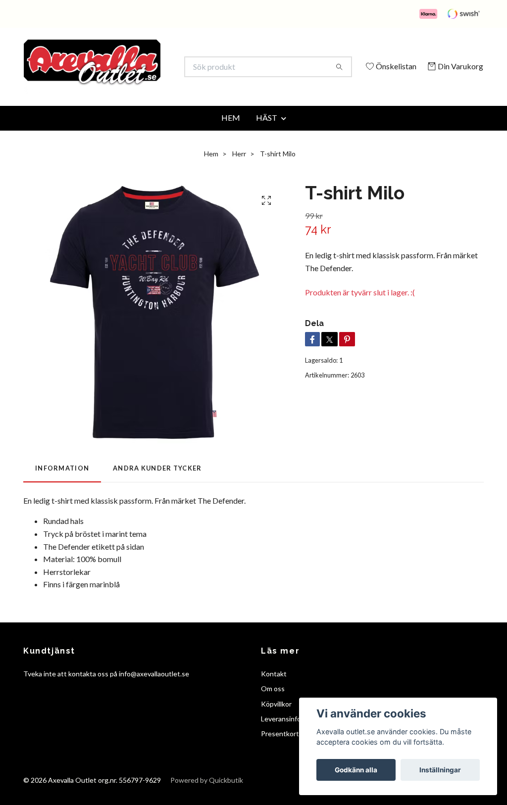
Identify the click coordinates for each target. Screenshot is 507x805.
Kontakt (274, 687)
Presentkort (280, 747)
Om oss (273, 702)
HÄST (266, 131)
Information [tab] (62, 482)
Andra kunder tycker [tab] (157, 482)
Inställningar (440, 770)
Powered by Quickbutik (206, 793)
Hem (211, 167)
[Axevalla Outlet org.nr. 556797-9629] (139, 67)
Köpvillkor (276, 717)
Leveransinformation (293, 732)
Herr (239, 167)
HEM (230, 131)
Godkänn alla (356, 770)
